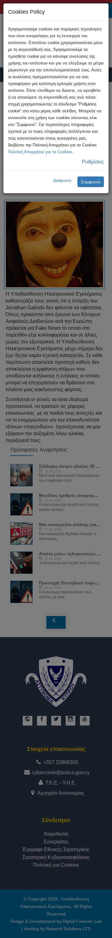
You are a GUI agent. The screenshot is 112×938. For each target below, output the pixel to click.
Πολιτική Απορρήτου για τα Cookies (40, 152)
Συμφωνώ (90, 181)
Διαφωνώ (62, 180)
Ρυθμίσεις (93, 161)
